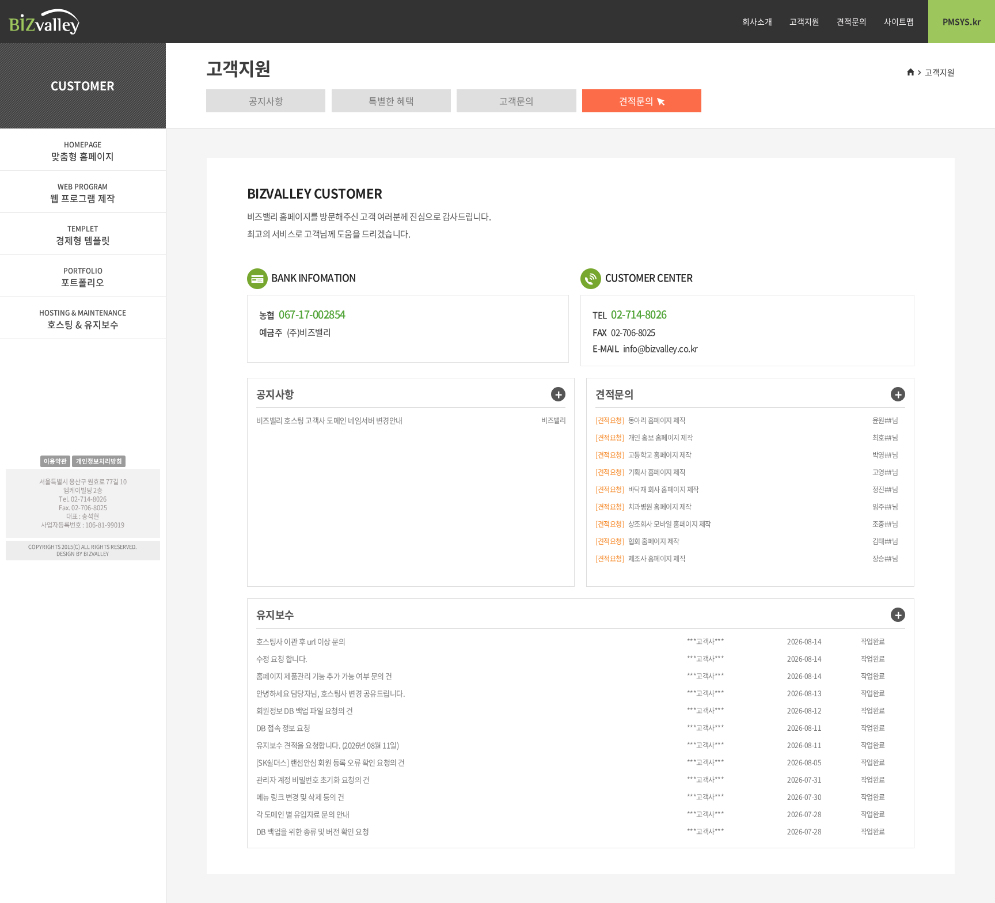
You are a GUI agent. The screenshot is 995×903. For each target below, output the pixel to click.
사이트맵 (899, 21)
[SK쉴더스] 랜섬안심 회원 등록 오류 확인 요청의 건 (330, 762)
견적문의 (852, 21)
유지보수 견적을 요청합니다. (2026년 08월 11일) (327, 744)
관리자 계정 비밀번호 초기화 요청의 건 (313, 779)
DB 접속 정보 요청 (283, 727)
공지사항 (266, 101)
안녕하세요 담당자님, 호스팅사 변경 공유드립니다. (330, 693)
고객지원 (804, 21)
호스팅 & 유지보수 (82, 319)
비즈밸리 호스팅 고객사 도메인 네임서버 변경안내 (329, 420)
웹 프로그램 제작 (82, 193)
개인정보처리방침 (99, 461)
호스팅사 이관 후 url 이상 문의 (300, 641)
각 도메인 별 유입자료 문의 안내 (303, 814)
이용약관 (55, 461)
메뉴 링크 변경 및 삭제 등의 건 (300, 796)
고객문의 (516, 101)
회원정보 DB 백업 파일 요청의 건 (304, 710)
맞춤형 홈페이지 (82, 151)
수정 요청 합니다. (281, 658)
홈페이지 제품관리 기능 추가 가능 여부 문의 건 (324, 675)
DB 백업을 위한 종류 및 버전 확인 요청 (312, 831)
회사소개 (757, 21)
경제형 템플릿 (83, 235)
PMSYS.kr (962, 21)
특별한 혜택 (391, 101)
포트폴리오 (82, 277)
